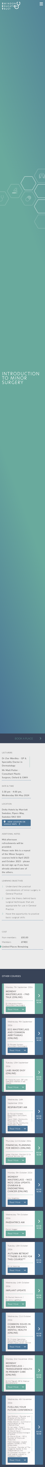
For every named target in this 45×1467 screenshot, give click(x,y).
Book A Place (24, 738)
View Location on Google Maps (14, 823)
